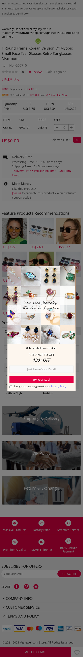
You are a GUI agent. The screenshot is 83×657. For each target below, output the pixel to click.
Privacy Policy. (59, 386)
